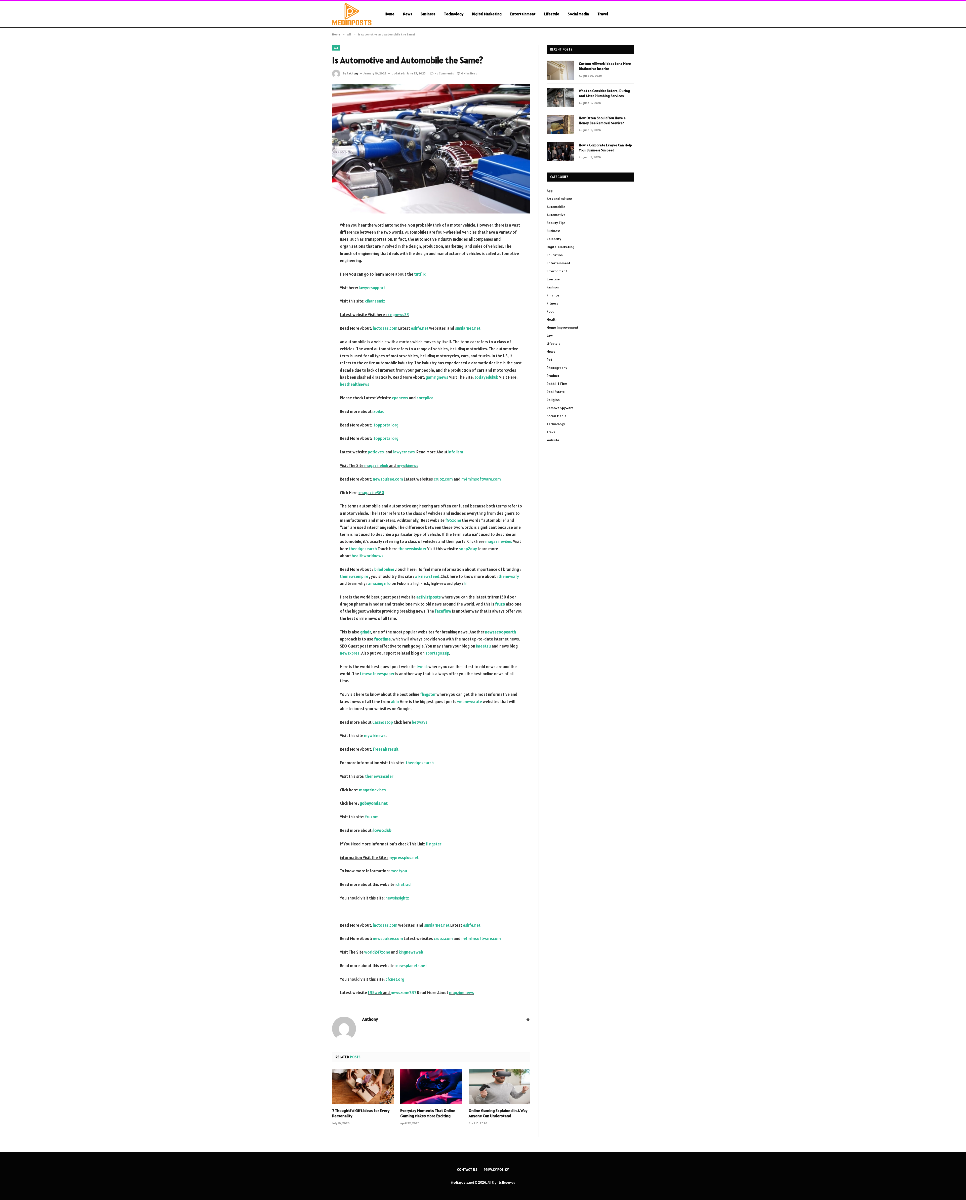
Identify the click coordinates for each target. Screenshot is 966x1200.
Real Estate (556, 392)
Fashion (553, 287)
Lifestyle (551, 14)
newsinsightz (397, 898)
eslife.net (419, 328)
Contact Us (467, 1170)
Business (428, 14)
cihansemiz (375, 301)
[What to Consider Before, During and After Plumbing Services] (560, 97)
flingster (428, 694)
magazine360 (371, 492)
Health (552, 319)
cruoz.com (443, 479)
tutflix (420, 274)
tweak (422, 666)
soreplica (425, 398)
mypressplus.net (403, 857)
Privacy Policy (496, 1170)
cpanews (400, 398)
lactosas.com (385, 328)
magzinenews (461, 992)
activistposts (428, 597)
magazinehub (376, 465)
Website (553, 440)
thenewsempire (354, 576)
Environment (557, 271)
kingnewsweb (411, 952)
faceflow (443, 611)
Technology (453, 14)
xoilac (378, 411)
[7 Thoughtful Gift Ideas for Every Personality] (363, 1086)
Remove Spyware (560, 408)
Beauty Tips (556, 223)
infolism (455, 452)
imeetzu (483, 646)
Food (550, 311)
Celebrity (554, 239)
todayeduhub (486, 377)
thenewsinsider (412, 548)
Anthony (352, 73)
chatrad (403, 884)
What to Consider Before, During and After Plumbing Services (604, 93)
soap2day (468, 548)
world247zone (377, 952)
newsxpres (349, 653)
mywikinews (407, 465)
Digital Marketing (487, 14)
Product (553, 375)
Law (550, 335)
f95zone (453, 520)
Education (555, 255)
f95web (375, 992)
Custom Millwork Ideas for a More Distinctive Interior (605, 66)
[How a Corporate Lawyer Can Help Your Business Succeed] (560, 151)
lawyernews (404, 452)
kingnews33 (398, 314)
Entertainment (523, 14)
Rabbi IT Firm (557, 383)
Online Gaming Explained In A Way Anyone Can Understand (498, 1113)
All (336, 48)
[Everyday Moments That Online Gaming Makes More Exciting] (431, 1086)
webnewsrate (469, 701)
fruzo (500, 604)
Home (389, 14)
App (550, 190)
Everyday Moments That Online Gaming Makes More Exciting (427, 1113)
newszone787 (403, 992)
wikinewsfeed (427, 576)
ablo (395, 701)
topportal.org (386, 425)
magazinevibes (498, 541)
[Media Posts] (352, 14)
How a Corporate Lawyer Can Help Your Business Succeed (605, 147)
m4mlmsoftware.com (481, 479)
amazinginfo (379, 583)
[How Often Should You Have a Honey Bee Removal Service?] (560, 124)
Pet (549, 359)
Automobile (556, 206)
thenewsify (508, 576)
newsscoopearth (500, 632)
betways (419, 722)
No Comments (444, 73)
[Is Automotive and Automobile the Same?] (431, 148)
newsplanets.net (411, 965)
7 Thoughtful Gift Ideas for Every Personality (361, 1113)
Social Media (578, 14)
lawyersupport (371, 287)
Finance (553, 295)
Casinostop (382, 722)
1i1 (465, 583)
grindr (365, 632)
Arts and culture (559, 198)
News (407, 14)
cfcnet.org (394, 979)
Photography (557, 367)
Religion (553, 400)
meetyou (398, 871)
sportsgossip (437, 653)
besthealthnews (354, 384)
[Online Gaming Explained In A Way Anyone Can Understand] (499, 1086)
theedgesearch (363, 548)
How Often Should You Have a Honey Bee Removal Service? (602, 120)
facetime (382, 639)
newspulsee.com (388, 479)
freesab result (385, 749)
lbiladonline (384, 569)
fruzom (372, 817)
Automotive (556, 214)
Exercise (553, 279)
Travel (602, 14)
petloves (376, 452)
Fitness (552, 303)
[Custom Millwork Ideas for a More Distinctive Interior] (560, 70)
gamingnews (436, 377)
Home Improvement (562, 327)
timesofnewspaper (377, 673)
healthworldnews (367, 556)
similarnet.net (467, 328)
